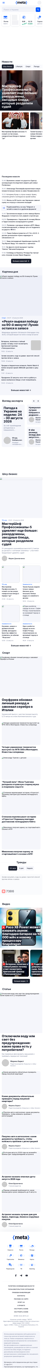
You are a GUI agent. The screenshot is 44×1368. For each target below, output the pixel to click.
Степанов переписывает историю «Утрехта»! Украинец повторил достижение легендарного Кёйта (19, 819)
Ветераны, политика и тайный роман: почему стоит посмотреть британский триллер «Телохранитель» (14, 344)
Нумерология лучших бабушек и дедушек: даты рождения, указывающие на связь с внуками (36, 411)
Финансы (21, 1259)
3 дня (21, 868)
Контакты (21, 1296)
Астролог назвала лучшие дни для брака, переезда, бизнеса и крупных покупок (20, 1216)
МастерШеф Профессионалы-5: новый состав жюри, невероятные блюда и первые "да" (14, 135)
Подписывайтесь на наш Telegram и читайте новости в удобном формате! (21, 208)
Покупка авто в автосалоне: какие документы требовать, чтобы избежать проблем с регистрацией (20, 1139)
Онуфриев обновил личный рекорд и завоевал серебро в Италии (17, 705)
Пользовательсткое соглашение (21, 1289)
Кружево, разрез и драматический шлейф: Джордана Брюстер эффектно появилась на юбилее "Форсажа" (10, 631)
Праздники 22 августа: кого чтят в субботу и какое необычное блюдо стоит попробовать (18, 379)
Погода (36, 66)
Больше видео (20, 981)
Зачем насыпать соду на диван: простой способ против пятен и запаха (20, 357)
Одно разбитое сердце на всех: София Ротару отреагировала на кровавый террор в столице (30, 631)
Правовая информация (21, 1292)
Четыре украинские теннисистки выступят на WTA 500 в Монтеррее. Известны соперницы (20, 749)
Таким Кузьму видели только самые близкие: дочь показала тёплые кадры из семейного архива (31, 592)
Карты (32, 1259)
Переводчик (10, 1269)
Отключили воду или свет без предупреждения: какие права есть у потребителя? (18, 1043)
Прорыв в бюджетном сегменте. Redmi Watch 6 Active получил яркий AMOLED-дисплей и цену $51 (20, 368)
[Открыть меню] (3, 2)
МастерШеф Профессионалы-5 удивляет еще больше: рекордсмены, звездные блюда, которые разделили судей (20, 534)
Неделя (30, 868)
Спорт (28, 66)
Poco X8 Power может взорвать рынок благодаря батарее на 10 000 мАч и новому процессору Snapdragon (21, 928)
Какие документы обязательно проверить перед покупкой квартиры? (18, 1098)
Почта (21, 1250)
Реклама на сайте (21, 1299)
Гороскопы (10, 1259)
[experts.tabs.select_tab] (34, 401)
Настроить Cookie (21, 1309)
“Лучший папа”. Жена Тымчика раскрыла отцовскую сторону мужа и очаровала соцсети (20, 784)
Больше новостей (20, 390)
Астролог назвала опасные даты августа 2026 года (18, 1177)
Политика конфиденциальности (21, 1286)
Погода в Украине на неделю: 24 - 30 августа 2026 (13, 414)
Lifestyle (19, 66)
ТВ (21, 1269)
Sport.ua (21, 1302)
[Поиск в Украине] (38, 9)
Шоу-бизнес (7, 66)
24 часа (13, 868)
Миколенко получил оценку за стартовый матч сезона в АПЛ (17, 852)
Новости (10, 1250)
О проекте (21, 1305)
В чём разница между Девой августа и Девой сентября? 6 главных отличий (36, 434)
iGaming (32, 1269)
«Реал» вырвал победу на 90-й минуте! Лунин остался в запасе (20, 325)
